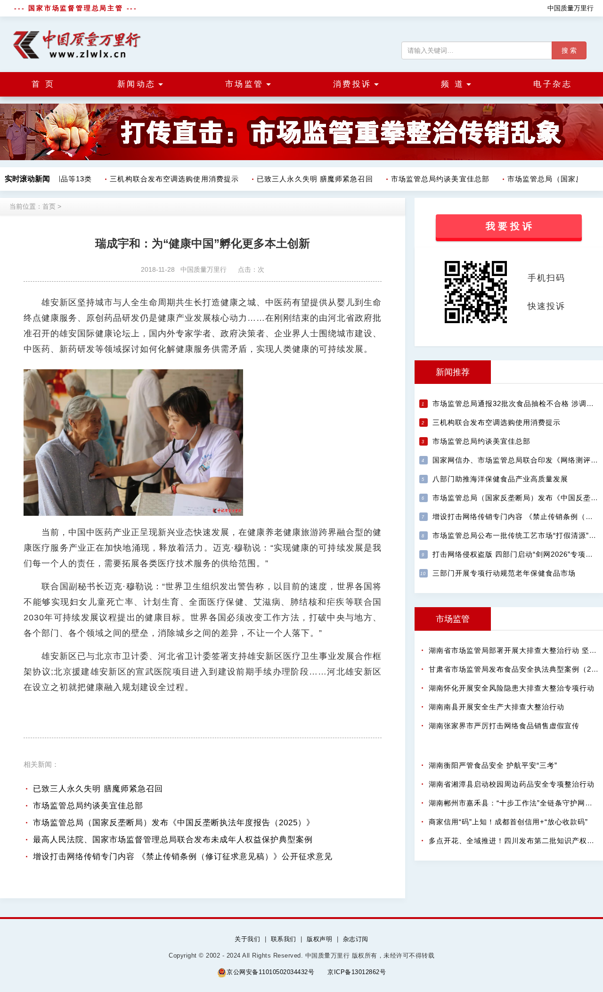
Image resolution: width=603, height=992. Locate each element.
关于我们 (247, 939)
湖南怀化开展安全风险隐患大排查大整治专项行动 (512, 688)
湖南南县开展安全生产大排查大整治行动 (496, 707)
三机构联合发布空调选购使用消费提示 (167, 179)
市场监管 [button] (244, 84)
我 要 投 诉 (509, 226)
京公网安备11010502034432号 (270, 972)
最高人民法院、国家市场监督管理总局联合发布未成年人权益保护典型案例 (173, 839)
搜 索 (569, 50)
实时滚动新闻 (27, 179)
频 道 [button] (452, 84)
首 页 (43, 84)
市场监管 (453, 619)
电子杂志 (552, 84)
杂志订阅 (355, 939)
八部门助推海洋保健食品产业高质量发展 (500, 479)
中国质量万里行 (570, 8)
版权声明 (319, 939)
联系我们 (283, 939)
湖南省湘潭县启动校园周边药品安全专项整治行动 (512, 784)
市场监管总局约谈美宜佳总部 (433, 179)
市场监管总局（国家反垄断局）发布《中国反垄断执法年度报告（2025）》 (174, 822)
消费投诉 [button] (352, 84)
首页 (49, 206)
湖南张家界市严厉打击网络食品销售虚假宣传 (504, 726)
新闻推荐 (453, 372)
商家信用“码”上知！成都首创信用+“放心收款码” (508, 822)
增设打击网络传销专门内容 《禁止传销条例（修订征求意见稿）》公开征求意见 (183, 856)
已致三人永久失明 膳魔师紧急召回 (308, 179)
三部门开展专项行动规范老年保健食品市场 (504, 573)
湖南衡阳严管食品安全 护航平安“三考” (493, 765)
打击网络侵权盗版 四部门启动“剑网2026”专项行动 (516, 554)
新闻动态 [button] (136, 84)
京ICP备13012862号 (356, 972)
